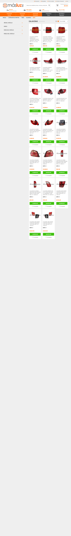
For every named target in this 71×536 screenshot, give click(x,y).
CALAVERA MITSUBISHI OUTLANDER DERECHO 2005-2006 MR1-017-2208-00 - (47, 163)
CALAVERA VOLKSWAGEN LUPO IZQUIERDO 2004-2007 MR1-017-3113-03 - (35, 70)
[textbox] (37, 5)
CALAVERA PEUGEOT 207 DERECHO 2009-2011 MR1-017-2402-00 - (61, 101)
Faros (22, 17)
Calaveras (28, 17)
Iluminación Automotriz (35, 14)
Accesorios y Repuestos (61, 14)
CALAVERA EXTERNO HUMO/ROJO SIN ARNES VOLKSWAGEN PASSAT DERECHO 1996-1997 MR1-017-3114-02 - (48, 40)
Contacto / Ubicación (60, 1)
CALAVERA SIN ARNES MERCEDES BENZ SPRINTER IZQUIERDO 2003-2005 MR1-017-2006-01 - (61, 163)
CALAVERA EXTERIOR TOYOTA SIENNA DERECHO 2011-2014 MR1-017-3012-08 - (61, 70)
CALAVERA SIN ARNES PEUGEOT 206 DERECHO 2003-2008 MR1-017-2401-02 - (48, 132)
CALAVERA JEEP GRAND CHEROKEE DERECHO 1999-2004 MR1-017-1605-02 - (48, 224)
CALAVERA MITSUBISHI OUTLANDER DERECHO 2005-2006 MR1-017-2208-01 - (34, 163)
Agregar (35, 49)
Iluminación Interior (9, 14)
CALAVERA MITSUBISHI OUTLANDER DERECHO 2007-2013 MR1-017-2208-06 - (61, 132)
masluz (4, 18)
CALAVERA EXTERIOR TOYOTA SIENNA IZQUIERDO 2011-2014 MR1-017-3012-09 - (48, 70)
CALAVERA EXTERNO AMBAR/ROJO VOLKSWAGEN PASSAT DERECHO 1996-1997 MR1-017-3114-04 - (61, 40)
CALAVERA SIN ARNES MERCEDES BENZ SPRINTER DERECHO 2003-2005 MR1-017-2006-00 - (35, 193)
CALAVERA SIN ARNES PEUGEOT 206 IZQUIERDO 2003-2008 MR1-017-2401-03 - (35, 132)
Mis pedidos (44, 1)
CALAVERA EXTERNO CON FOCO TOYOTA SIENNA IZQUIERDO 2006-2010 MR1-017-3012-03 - (35, 101)
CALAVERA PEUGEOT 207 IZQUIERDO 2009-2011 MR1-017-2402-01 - (48, 101)
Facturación (37, 1)
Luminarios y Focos (48, 14)
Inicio (67, 1)
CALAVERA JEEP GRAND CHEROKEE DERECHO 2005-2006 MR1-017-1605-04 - (61, 193)
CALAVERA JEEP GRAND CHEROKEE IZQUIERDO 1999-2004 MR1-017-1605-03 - (35, 224)
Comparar (35, 52)
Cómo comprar (51, 1)
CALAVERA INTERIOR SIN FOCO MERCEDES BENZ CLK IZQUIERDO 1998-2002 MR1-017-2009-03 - (48, 193)
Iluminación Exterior (22, 14)
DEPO (34, 17)
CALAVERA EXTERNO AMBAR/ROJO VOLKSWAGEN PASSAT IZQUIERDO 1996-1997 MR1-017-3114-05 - (34, 40)
